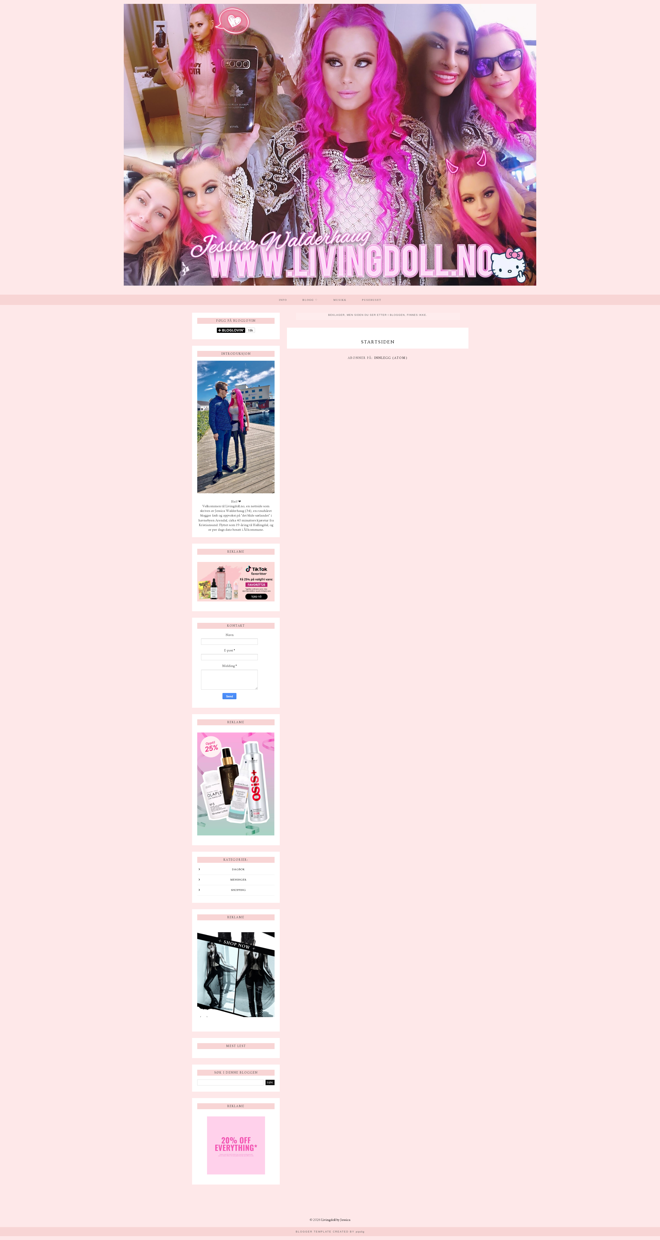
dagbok (238, 869)
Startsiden (378, 342)
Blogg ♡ (310, 300)
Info (283, 300)
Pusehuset (371, 300)
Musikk (339, 300)
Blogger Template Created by (330, 1231)
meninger (238, 879)
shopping (238, 890)
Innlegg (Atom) (391, 358)
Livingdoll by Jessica (335, 1220)
